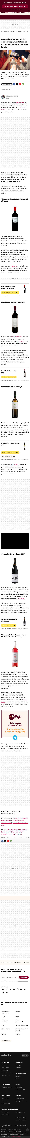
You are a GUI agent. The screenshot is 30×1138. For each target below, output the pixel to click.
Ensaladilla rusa (17, 962)
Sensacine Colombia (21, 1120)
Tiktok (3, 992)
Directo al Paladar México (7, 1125)
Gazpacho (26, 962)
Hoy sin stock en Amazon (8, 456)
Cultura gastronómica (20, 1021)
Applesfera (5, 1070)
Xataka (3, 1065)
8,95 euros (21, 341)
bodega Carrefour (16, 337)
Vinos (21, 837)
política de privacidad (23, 981)
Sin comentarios (7, 84)
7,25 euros (14, 465)
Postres (18, 1011)
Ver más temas (6, 1040)
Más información (16, 1136)
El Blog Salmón (20, 1098)
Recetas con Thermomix (5, 1012)
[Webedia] (6, 1056)
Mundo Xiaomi (6, 1075)
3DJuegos (18, 1065)
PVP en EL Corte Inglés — (10, 292)
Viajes (17, 1016)
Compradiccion (6, 1103)
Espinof (18, 1078)
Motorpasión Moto (20, 1089)
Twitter (17, 84)
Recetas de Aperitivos (5, 1021)
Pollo (3, 1025)
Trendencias (5, 1098)
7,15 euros (14, 266)
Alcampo (25, 31)
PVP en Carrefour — (9, 377)
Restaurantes (6, 1029)
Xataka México (6, 1112)
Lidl (13, 31)
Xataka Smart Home (7, 1072)
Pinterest (21, 989)
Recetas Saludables (22, 1025)
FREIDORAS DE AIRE (19, 12)
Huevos (18, 1034)
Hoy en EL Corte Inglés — (10, 452)
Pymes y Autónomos (21, 1101)
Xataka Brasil (5, 1114)
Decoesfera (5, 1101)
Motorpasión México (21, 1125)
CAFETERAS (5, 12)
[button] (12, 96)
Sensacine (18, 1076)
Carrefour (18, 31)
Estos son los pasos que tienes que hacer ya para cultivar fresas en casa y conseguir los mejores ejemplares (14, 832)
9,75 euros (21, 599)
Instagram (17, 989)
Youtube (14, 989)
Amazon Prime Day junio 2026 (21, 1029)
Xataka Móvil (5, 1067)
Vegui (3, 1016)
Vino (8, 837)
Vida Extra (18, 1067)
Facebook (14, 84)
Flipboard (20, 84)
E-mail (23, 84)
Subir (24, 1055)
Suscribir (24, 977)
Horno (4, 1034)
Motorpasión (19, 1087)
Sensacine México (20, 1117)
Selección (14, 837)
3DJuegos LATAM (20, 1112)
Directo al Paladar (7, 1087)
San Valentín (20, 103)
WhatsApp (3, 989)
